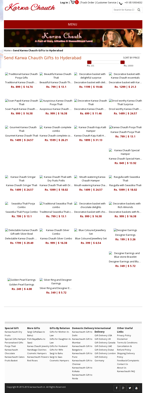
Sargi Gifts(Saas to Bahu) (36, 333)
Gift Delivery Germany (101, 358)
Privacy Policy (124, 335)
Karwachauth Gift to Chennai (82, 362)
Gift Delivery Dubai (104, 349)
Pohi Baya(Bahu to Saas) (36, 341)
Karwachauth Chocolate (11, 351)
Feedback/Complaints (128, 360)
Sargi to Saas (56, 356)
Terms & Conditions (127, 342)
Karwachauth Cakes (14, 356)
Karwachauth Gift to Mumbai (82, 341)
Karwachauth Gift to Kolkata (82, 369)
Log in (64, 2)
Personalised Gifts (14, 342)
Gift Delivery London (105, 353)
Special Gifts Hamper (15, 339)
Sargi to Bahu (56, 353)
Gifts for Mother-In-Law (59, 333)
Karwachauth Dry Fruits (13, 333)
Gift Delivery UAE (103, 346)
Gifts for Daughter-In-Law (60, 341)
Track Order (88, 2)
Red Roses (32, 360)
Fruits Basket (11, 360)
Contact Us (122, 364)
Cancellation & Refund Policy (124, 348)
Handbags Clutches (36, 349)
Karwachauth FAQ (126, 371)
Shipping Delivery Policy (126, 355)
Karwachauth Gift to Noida (82, 376)
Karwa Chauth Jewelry (38, 346)
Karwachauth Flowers (38, 356)
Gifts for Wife (56, 349)
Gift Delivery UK (103, 339)
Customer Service (106, 2)
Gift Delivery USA (103, 335)
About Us (121, 367)
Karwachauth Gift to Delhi (82, 333)
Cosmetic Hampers (36, 353)
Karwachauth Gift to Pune (82, 355)
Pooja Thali (10, 346)
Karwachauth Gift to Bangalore (82, 348)
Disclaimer (122, 339)
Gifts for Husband (58, 346)
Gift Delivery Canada (105, 342)
